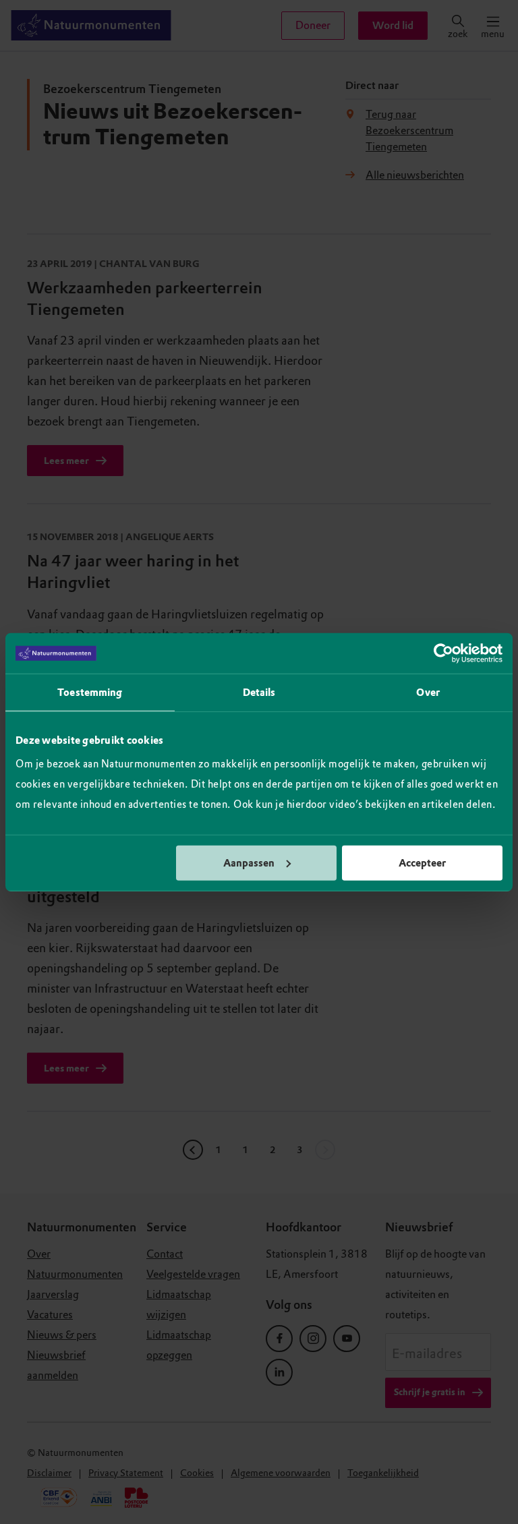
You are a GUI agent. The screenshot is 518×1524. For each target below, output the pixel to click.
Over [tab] (427, 692)
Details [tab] (259, 692)
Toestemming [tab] (89, 692)
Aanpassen (249, 862)
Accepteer (422, 862)
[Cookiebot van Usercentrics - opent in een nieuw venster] (443, 653)
